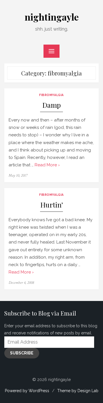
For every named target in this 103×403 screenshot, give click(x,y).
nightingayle (52, 17)
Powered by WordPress (27, 390)
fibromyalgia (51, 95)
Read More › (47, 164)
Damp (51, 105)
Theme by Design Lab (77, 390)
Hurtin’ (51, 204)
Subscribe (21, 353)
